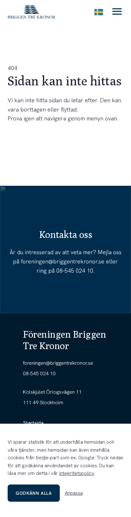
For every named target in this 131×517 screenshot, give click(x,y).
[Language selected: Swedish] (98, 12)
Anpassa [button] (74, 493)
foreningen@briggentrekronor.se (62, 261)
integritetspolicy (76, 473)
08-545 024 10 (74, 270)
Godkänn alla (34, 493)
